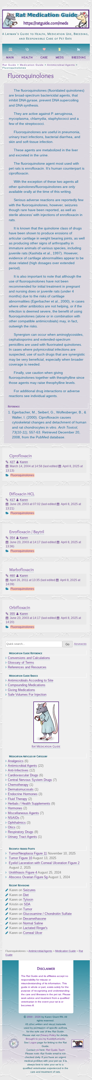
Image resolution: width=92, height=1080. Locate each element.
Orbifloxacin (19, 607)
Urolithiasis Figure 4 (23, 872)
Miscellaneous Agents (23, 813)
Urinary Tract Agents (22, 837)
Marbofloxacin (21, 569)
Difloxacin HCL (21, 493)
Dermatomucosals (21, 789)
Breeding (79, 57)
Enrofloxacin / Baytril (26, 531)
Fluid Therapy (17, 799)
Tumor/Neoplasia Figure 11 (28, 853)
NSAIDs (13, 818)
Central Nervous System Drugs (30, 780)
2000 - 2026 (34, 1016)
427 (12, 462)
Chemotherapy (18, 785)
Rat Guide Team (55, 1049)
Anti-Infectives (18, 770)
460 (12, 575)
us (37, 1049)
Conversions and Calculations (29, 658)
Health (27, 57)
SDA (27, 904)
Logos (33, 1042)
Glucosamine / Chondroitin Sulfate (47, 914)
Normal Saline (33, 923)
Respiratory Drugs (20, 832)
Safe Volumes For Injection (27, 694)
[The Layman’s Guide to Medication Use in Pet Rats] (45, 27)
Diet (26, 895)
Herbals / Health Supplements (29, 803)
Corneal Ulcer (32, 933)
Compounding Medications (26, 685)
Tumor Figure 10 (20, 858)
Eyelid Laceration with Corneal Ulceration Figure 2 (44, 863)
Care (44, 57)
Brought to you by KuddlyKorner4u (45, 1038)
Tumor (27, 909)
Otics (11, 827)
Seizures (29, 890)
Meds (60, 57)
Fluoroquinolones (22, 475)
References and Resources (27, 667)
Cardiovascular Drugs (23, 775)
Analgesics (16, 761)
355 (12, 613)
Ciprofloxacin (20, 455)
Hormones (15, 808)
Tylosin (28, 899)
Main (10, 57)
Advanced (80, 644)
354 (12, 537)
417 (12, 499)
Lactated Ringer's (35, 928)
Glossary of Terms (21, 662)
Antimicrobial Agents (22, 765)
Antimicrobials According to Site (30, 680)
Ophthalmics (17, 822)
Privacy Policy (48, 1035)
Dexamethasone (34, 918)
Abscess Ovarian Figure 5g (28, 877)
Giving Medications (21, 690)
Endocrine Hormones (23, 794)
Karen (24, 462)
